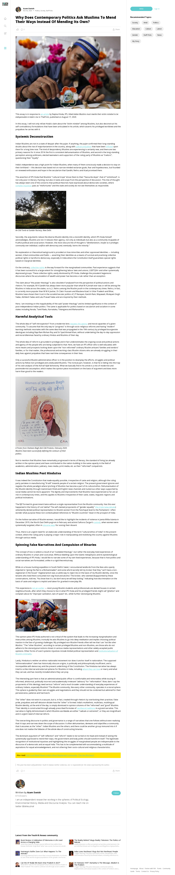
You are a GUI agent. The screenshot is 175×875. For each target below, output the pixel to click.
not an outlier (38, 588)
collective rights (38, 267)
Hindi (145, 22)
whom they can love (91, 669)
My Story (135, 41)
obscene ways (49, 525)
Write (141, 9)
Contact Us (145, 871)
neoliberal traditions (86, 708)
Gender (135, 35)
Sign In (157, 9)
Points (159, 868)
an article (45, 114)
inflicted (109, 146)
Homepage (134, 868)
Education (136, 29)
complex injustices (23, 185)
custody (97, 522)
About (141, 868)
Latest (159, 29)
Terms (138, 871)
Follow (116, 793)
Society (135, 22)
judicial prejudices (83, 146)
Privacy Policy (154, 871)
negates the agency (79, 323)
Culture (148, 29)
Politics (156, 22)
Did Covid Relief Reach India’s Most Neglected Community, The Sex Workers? (60, 755)
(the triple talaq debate (105, 507)
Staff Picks (148, 35)
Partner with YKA (150, 868)
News (159, 35)
